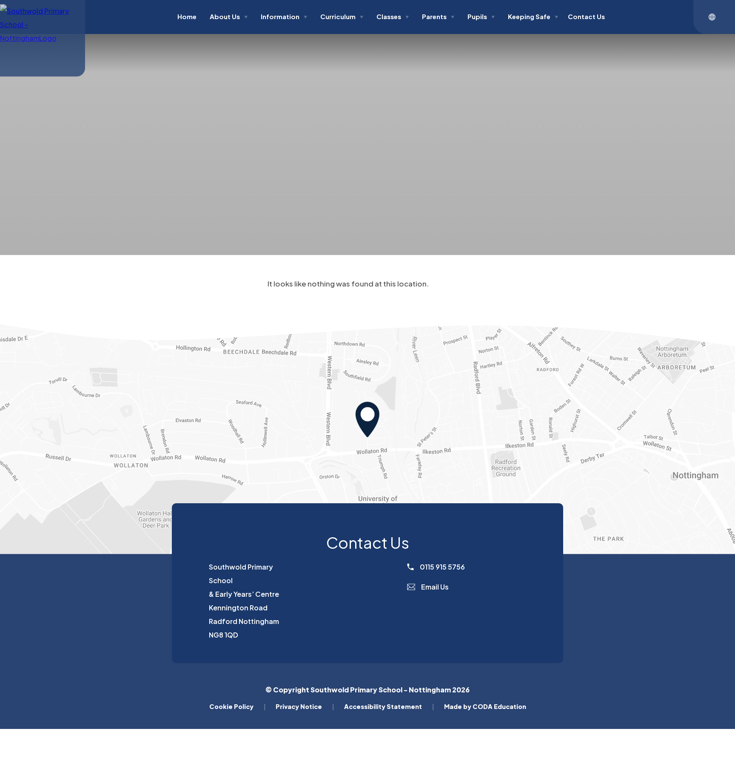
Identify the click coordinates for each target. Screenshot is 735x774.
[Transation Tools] (714, 17)
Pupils (481, 16)
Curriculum (341, 16)
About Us (229, 16)
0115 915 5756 (442, 566)
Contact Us (586, 16)
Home (187, 16)
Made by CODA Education (485, 706)
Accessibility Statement (389, 706)
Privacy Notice (305, 706)
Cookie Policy (237, 706)
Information (284, 16)
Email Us (434, 586)
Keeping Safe (533, 16)
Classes (392, 16)
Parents (438, 16)
